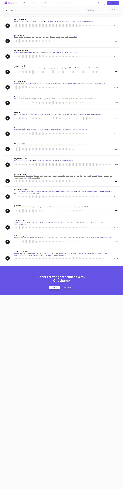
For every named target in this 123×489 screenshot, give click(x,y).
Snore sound (17, 207)
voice (26, 68)
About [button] (67, 3)
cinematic (52, 37)
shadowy (105, 253)
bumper (36, 176)
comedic (74, 68)
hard (45, 83)
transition (41, 255)
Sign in (100, 3)
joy (54, 68)
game (45, 191)
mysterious (98, 253)
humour (81, 98)
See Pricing (67, 287)
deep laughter (64, 68)
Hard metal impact (19, 145)
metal (89, 176)
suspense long (31, 253)
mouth (40, 98)
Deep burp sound (19, 98)
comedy (75, 98)
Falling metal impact (19, 129)
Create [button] (34, 3)
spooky (46, 253)
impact (83, 83)
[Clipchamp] (10, 2)
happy (50, 68)
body (66, 98)
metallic (42, 52)
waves (46, 160)
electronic (62, 21)
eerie (26, 255)
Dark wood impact (19, 83)
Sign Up (54, 287)
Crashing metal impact (20, 52)
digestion (45, 98)
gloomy (16, 255)
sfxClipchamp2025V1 (87, 21)
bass (39, 21)
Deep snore (17, 114)
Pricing (60, 3)
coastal (55, 160)
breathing (49, 114)
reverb (72, 222)
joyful (57, 68)
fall (56, 129)
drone (56, 253)
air (49, 98)
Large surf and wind (19, 160)
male (30, 68)
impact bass (29, 21)
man (34, 68)
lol (70, 68)
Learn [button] (52, 3)
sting (87, 83)
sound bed (74, 253)
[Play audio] (7, 25)
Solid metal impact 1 (19, 222)
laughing (45, 68)
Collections (115, 10)
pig (39, 114)
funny (85, 68)
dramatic (69, 83)
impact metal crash (33, 52)
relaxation (75, 114)
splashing (41, 160)
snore (23, 114)
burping (34, 98)
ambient (61, 253)
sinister (22, 255)
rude (70, 98)
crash (46, 52)
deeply (59, 114)
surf (50, 160)
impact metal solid (32, 222)
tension (36, 255)
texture (68, 21)
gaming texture (53, 191)
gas (30, 98)
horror (51, 253)
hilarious (39, 68)
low (46, 21)
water (35, 160)
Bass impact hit (18, 37)
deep (49, 21)
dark (74, 83)
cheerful (80, 68)
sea (32, 160)
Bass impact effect (19, 21)
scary (101, 222)
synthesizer (55, 21)
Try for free (112, 3)
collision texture (67, 129)
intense (73, 21)
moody (79, 21)
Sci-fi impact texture (19, 191)
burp (26, 98)
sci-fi (41, 176)
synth (34, 21)
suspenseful (91, 253)
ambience (67, 253)
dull (40, 37)
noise (58, 98)
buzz (42, 21)
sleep (32, 114)
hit (62, 52)
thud (33, 37)
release (53, 98)
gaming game (47, 176)
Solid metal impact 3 (20, 237)
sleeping (43, 114)
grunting (69, 114)
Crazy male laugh (19, 68)
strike (78, 83)
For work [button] (43, 3)
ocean (28, 160)
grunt (64, 114)
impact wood (29, 83)
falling (59, 129)
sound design (61, 176)
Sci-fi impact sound (19, 176)
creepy (30, 255)
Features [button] (25, 3)
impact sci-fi (29, 176)
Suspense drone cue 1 (20, 253)
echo (62, 37)
